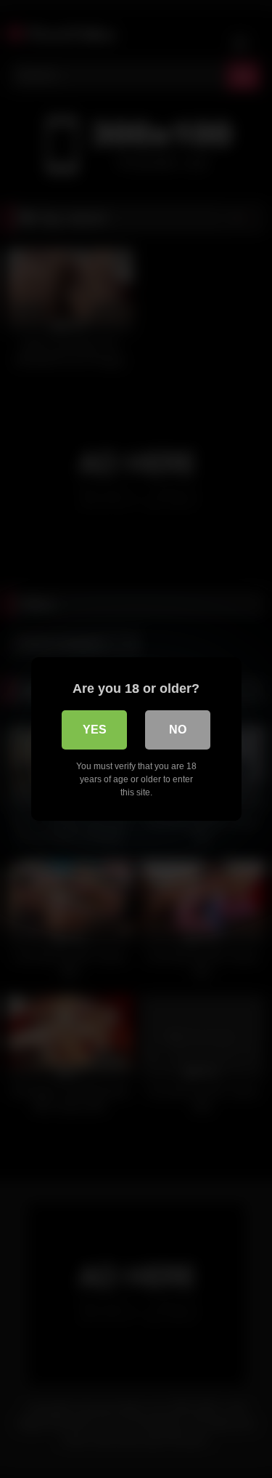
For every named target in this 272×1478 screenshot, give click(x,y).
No (177, 729)
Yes (95, 729)
